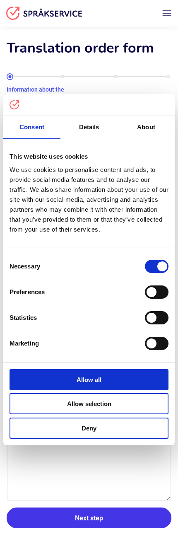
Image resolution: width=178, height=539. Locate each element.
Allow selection (89, 403)
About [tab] (146, 127)
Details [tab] (89, 127)
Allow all (89, 379)
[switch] (156, 292)
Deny (89, 428)
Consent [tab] (31, 127)
